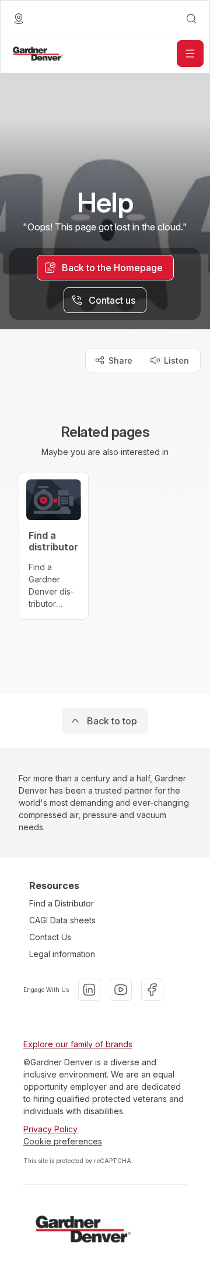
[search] (191, 18)
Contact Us (50, 937)
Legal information (62, 954)
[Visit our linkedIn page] (89, 990)
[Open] (190, 53)
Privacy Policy (50, 1129)
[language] (18, 18)
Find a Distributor (61, 903)
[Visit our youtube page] (121, 990)
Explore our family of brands (77, 1044)
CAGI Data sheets (62, 920)
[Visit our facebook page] (152, 990)
